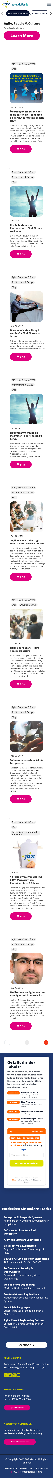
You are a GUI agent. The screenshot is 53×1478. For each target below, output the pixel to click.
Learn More (21, 35)
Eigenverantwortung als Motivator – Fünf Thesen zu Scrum (26, 435)
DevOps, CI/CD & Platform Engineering (26, 1258)
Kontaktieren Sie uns (31, 1471)
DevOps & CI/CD (28, 604)
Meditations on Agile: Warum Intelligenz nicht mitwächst (27, 994)
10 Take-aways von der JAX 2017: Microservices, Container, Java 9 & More (26, 880)
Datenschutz (27, 1468)
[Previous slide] (2, 14)
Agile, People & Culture (18, 13)
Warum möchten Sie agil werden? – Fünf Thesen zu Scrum (25, 333)
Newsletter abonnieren (20, 1442)
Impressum (42, 1468)
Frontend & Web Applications (21, 1294)
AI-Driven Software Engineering (22, 1239)
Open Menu (49, 4)
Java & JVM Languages (17, 1307)
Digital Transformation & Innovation (24, 833)
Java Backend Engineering (19, 1284)
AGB (15, 1471)
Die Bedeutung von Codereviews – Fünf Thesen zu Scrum (26, 228)
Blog (14, 68)
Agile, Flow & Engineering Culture (24, 1320)
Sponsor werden (17, 1407)
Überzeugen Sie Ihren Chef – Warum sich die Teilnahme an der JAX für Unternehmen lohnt (27, 116)
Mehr (20, 149)
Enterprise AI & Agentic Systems (23, 1217)
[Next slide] (50, 14)
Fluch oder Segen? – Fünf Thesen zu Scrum (24, 649)
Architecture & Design (41, 13)
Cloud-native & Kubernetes (20, 1245)
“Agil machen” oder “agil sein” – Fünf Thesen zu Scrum (27, 542)
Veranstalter (11, 1468)
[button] (26, 1345)
